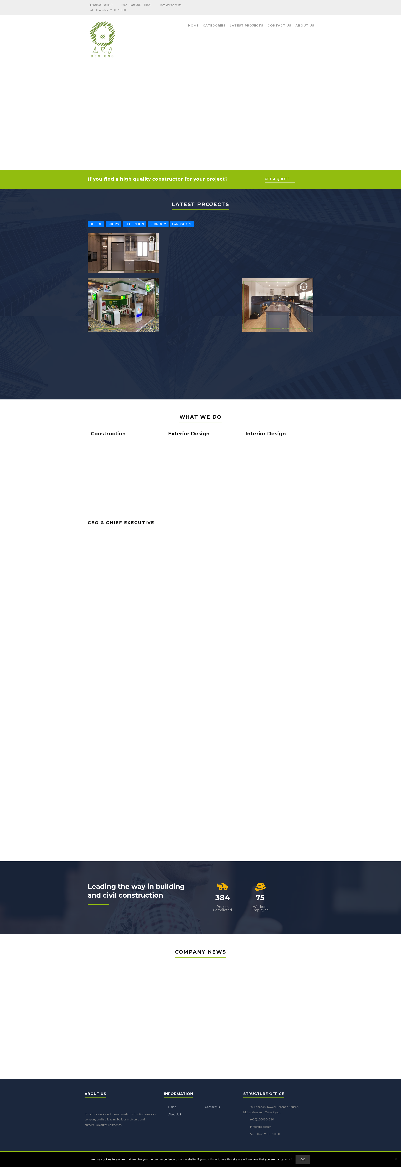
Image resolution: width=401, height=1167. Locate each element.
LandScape (182, 224)
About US (174, 1114)
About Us (305, 25)
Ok (303, 1159)
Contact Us (279, 25)
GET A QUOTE (277, 179)
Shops (113, 224)
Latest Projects (246, 25)
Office (96, 224)
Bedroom (158, 224)
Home (193, 25)
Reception (134, 224)
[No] (396, 1159)
